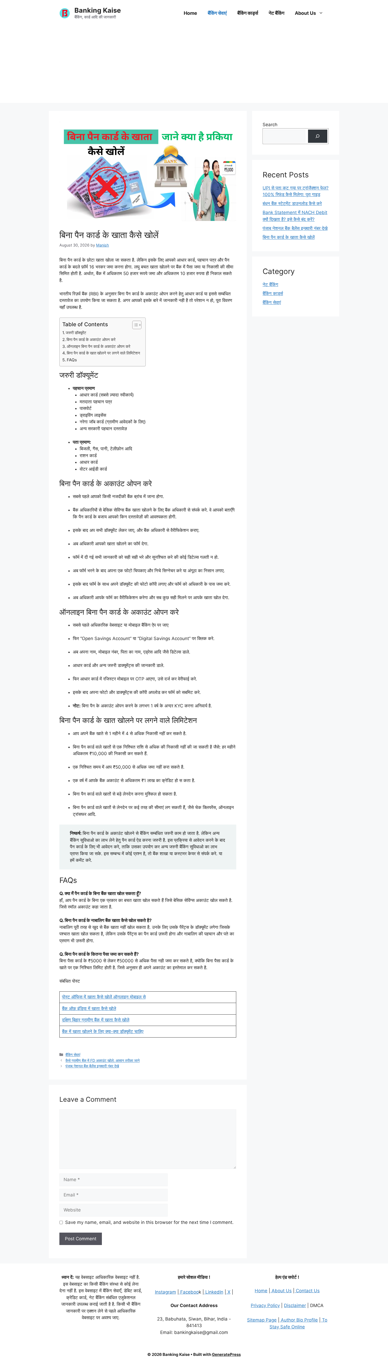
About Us (305, 13)
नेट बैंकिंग (276, 13)
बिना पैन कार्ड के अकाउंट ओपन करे (91, 339)
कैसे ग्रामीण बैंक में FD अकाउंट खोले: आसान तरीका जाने (102, 1060)
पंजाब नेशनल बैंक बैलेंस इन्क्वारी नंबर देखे (92, 1066)
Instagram (165, 1292)
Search (270, 124)
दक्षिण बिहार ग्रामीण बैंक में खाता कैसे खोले (95, 1020)
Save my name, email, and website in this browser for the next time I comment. (149, 1222)
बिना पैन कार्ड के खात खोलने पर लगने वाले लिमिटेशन (103, 353)
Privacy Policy (265, 1305)
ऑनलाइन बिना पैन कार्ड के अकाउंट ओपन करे (98, 346)
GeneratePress (226, 1354)
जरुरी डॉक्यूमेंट (76, 332)
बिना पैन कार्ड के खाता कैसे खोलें (289, 237)
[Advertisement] (194, 66)
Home (190, 13)
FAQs (72, 359)
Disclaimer (295, 1305)
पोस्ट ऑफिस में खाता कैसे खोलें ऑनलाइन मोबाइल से (104, 997)
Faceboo (189, 1292)
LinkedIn (213, 1292)
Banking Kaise (97, 10)
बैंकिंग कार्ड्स (247, 13)
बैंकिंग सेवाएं (217, 13)
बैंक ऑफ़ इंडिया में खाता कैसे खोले (89, 1008)
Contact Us (307, 1290)
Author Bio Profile (299, 1320)
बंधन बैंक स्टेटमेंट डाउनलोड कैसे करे (292, 203)
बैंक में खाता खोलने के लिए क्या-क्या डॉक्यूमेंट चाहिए (102, 1031)
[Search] (317, 136)
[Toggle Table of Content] (134, 324)
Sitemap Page (262, 1320)
